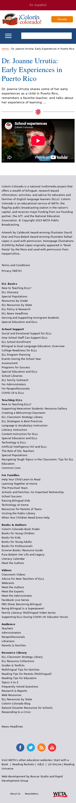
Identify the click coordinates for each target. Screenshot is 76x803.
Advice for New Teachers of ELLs (23, 578)
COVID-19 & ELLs (13, 392)
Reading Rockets (23, 764)
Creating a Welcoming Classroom (23, 412)
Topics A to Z (10, 682)
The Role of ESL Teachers (18, 450)
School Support (13, 329)
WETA (60, 794)
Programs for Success (16, 367)
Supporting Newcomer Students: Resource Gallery (34, 408)
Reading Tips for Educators (19, 678)
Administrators (11, 632)
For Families (10, 475)
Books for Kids (11, 537)
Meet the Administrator (17, 595)
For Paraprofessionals (16, 388)
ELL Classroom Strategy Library (22, 417)
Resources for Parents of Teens (22, 509)
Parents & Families (14, 645)
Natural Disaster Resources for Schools (27, 707)
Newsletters (31, 793)
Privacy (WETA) (12, 270)
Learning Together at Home (19, 483)
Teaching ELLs (12, 400)
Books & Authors (14, 524)
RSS (41, 747)
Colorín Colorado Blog (16, 703)
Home (5, 48)
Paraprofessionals (13, 636)
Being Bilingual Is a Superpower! (23, 608)
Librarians (8, 641)
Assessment (10, 363)
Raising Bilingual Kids (16, 500)
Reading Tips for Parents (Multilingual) (27, 673)
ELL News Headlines (15, 313)
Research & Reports (14, 690)
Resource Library (14, 652)
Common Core (11, 467)
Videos (7, 570)
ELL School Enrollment (16, 341)
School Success (12, 496)
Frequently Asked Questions (20, 686)
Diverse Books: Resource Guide (22, 550)
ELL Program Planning (16, 354)
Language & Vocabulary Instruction (24, 425)
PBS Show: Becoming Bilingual (22, 604)
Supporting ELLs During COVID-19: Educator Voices (35, 616)
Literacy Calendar (13, 558)
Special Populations (14, 296)
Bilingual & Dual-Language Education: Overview (33, 346)
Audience (8, 624)
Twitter (31, 747)
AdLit (40, 764)
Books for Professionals (17, 546)
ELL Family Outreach (15, 380)
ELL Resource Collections (18, 661)
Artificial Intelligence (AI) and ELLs (24, 446)
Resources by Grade (15, 300)
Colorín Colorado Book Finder (21, 529)
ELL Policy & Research (16, 309)
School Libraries (12, 375)
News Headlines (12, 726)
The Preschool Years (15, 487)
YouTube (52, 747)
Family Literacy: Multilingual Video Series (29, 612)
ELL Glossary (10, 292)
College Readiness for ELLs (19, 350)
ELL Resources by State (17, 305)
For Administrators (14, 384)
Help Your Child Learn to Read (21, 479)
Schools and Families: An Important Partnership (33, 492)
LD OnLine (54, 764)
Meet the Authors (13, 563)
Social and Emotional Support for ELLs (26, 333)
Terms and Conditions (16, 265)
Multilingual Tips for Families (21, 669)
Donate (62, 19)
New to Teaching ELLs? (16, 288)
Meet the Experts (13, 591)
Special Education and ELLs (19, 321)
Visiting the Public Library (18, 513)
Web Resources (11, 695)
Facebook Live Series (15, 599)
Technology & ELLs (14, 442)
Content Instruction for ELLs (20, 434)
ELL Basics (9, 283)
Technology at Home (15, 504)
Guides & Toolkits (13, 665)
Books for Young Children (18, 533)
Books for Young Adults (17, 541)
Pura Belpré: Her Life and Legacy (23, 554)
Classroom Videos (13, 574)
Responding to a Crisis (16, 712)
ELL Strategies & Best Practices (22, 421)
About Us (15, 793)
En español (38, 5)
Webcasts (8, 583)
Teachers (7, 628)
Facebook (20, 747)
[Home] (22, 19)
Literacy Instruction (14, 429)
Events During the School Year (21, 358)
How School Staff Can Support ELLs (24, 337)
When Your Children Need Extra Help (25, 517)
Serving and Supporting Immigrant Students (30, 317)
